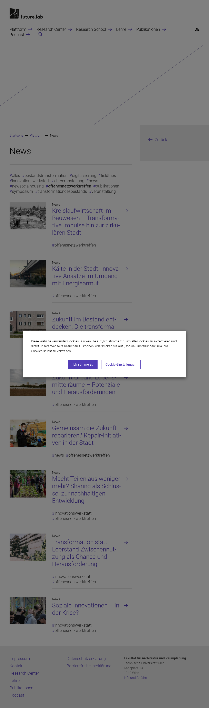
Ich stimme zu (83, 364)
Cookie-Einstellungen (121, 364)
